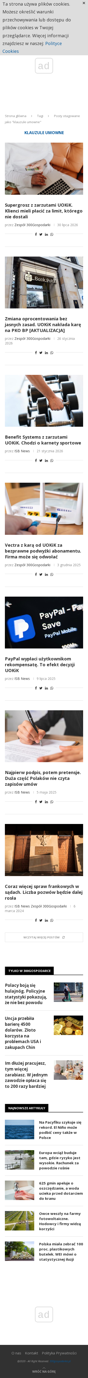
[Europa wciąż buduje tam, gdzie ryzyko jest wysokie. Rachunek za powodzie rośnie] (19, 1160)
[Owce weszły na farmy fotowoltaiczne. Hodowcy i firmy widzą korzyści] (19, 1220)
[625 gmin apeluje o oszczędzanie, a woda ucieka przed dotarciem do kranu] (19, 1190)
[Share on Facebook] (36, 234)
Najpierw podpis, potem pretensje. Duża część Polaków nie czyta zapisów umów (43, 778)
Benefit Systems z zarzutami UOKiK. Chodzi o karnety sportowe (43, 440)
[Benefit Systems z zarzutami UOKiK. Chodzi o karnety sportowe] (44, 401)
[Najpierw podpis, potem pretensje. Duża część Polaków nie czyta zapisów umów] (44, 736)
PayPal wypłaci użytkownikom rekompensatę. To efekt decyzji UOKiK (40, 664)
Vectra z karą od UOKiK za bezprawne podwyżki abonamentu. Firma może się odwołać (43, 551)
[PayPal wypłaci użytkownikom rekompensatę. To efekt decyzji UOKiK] (44, 622)
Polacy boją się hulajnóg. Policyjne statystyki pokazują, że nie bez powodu (26, 993)
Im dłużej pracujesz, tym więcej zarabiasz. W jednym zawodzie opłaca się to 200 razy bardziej (26, 1074)
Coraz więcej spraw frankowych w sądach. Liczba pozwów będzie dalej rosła (44, 892)
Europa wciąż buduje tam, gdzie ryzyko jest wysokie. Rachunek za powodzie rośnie (59, 1160)
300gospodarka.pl (60, 1361)
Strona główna (15, 116)
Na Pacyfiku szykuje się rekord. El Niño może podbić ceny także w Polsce (60, 1130)
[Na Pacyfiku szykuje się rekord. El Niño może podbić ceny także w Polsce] (19, 1129)
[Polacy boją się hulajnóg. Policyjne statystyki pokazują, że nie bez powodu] (68, 992)
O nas (16, 1352)
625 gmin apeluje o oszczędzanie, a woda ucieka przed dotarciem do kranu (61, 1191)
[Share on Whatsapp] (51, 234)
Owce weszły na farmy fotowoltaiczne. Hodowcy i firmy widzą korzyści (60, 1221)
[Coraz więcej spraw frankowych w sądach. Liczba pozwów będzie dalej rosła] (44, 850)
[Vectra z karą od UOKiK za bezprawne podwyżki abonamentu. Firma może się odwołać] (44, 509)
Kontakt (31, 1352)
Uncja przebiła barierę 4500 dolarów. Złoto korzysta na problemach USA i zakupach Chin (23, 1033)
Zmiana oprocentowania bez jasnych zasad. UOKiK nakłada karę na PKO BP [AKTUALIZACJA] (43, 324)
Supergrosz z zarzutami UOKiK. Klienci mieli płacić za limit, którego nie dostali (44, 211)
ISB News (22, 451)
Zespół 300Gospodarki (32, 224)
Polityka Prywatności (59, 1352)
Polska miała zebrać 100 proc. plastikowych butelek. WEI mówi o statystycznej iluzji (61, 1251)
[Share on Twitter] (41, 234)
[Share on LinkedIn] (46, 234)
